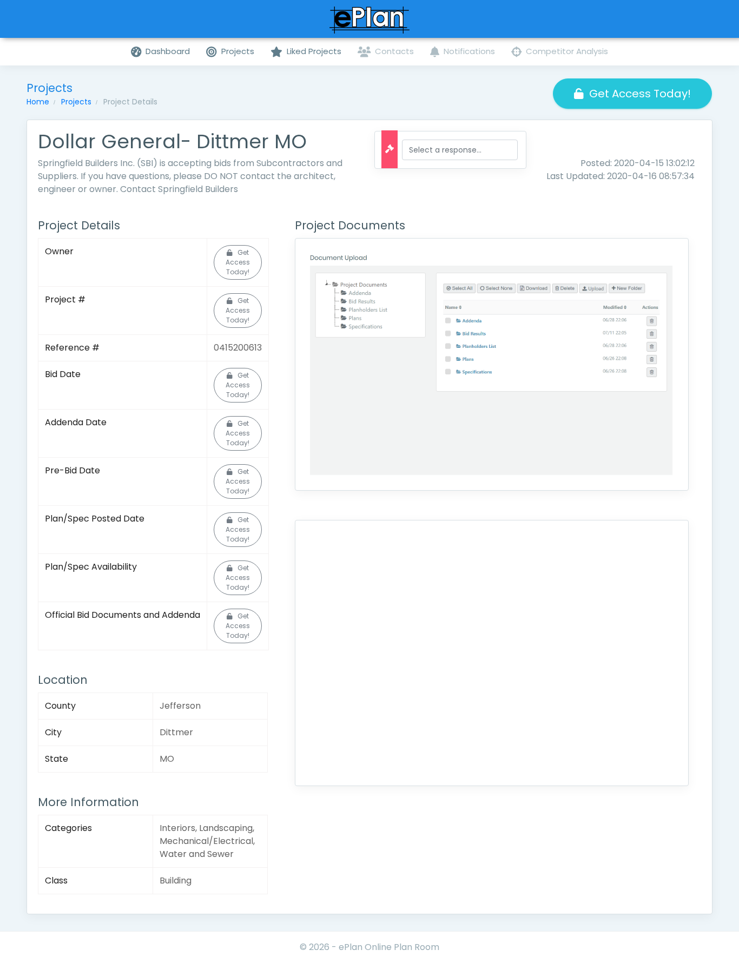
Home (38, 101)
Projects (76, 101)
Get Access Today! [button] (640, 93)
